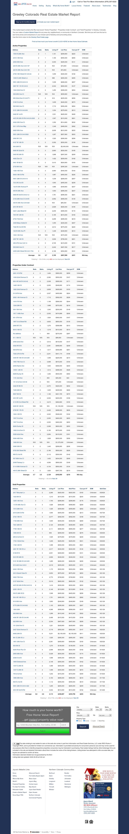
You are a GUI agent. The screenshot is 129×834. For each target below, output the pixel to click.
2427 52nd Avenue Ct (20, 629)
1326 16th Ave (18, 170)
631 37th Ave (17, 317)
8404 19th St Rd (18, 174)
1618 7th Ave (17, 301)
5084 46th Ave (18, 438)
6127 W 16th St (18, 142)
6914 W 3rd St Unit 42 (20, 281)
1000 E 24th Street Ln (20, 78)
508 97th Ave (17, 350)
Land (93, 721)
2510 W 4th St (18, 207)
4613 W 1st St (17, 398)
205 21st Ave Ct (18, 537)
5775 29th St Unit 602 (20, 605)
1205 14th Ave (18, 501)
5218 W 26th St (18, 557)
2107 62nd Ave (18, 581)
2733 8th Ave (17, 166)
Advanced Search (99, 726)
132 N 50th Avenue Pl (20, 187)
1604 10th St (17, 414)
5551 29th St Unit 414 (20, 82)
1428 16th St (17, 285)
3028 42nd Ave (18, 434)
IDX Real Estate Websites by (21, 832)
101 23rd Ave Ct (18, 625)
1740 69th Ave (18, 521)
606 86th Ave (17, 613)
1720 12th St (17, 545)
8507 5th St (17, 394)
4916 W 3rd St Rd (19, 690)
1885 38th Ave (18, 678)
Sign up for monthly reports (25, 22)
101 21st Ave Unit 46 (20, 382)
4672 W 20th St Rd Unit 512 (22, 585)
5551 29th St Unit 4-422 (21, 686)
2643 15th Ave (18, 569)
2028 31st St (17, 658)
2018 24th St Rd (18, 513)
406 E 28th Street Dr (20, 470)
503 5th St (16, 645)
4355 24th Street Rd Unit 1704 (23, 251)
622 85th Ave (17, 621)
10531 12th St (17, 370)
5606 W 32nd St (18, 150)
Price (78, 713)
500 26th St (17, 146)
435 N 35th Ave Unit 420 (21, 203)
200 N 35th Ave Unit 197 (21, 66)
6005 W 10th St (18, 406)
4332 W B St (17, 346)
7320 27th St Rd (18, 354)
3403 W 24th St (18, 154)
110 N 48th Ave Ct (19, 505)
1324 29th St (17, 305)
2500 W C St (17, 138)
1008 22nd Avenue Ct (20, 277)
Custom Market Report (31, 32)
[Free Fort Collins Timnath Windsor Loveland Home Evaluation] (100, 774)
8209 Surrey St (18, 374)
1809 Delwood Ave (19, 662)
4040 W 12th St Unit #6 (21, 617)
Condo (87, 721)
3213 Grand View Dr (20, 573)
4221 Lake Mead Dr (19, 211)
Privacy (59, 832)
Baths (107, 707)
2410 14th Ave (18, 58)
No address (17, 333)
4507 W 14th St (18, 239)
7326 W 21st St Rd (19, 227)
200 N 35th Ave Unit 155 (21, 70)
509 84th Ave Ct (18, 247)
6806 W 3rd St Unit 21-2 (21, 195)
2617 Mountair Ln (19, 492)
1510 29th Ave (18, 509)
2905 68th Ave (18, 654)
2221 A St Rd (17, 273)
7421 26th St (17, 525)
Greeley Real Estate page (39, 37)
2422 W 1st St (17, 114)
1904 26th (16, 609)
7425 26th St (17, 390)
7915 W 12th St (18, 215)
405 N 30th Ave (18, 191)
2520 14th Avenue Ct (20, 297)
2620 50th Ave (18, 130)
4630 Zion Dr (17, 158)
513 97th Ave (17, 293)
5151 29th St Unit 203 (20, 110)
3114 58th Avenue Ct (20, 466)
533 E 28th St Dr (18, 593)
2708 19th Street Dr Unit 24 (22, 74)
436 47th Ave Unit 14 (20, 243)
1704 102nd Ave (18, 541)
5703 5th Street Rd (19, 450)
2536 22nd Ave (18, 342)
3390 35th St (17, 446)
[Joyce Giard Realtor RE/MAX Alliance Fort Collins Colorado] (98, 790)
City (77, 707)
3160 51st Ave (18, 102)
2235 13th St (17, 589)
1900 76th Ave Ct (19, 362)
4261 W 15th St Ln (19, 549)
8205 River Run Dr (19, 650)
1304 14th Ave (18, 235)
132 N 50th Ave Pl (19, 231)
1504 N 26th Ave (18, 54)
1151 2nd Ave (17, 378)
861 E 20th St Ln (18, 637)
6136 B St (16, 553)
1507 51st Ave (18, 418)
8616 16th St (17, 329)
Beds (97, 707)
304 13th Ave (17, 309)
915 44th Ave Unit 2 (19, 565)
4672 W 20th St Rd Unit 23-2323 (24, 118)
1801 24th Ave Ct (19, 641)
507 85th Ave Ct (18, 458)
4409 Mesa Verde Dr (20, 223)
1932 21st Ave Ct (19, 430)
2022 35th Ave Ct (19, 122)
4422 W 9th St (18, 386)
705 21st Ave (17, 674)
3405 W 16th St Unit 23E (21, 358)
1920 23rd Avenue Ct (20, 289)
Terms (52, 832)
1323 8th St (17, 497)
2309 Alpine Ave (18, 366)
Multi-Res (101, 721)
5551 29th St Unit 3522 (21, 134)
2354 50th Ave (18, 62)
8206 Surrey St (18, 426)
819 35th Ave (17, 601)
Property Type (80, 719)
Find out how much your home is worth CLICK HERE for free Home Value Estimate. (60, 41)
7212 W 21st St (18, 182)
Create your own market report (49, 22)
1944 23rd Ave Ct (19, 90)
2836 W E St (17, 325)
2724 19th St (17, 517)
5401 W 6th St (18, 162)
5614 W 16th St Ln (19, 597)
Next (66, 259)
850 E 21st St (17, 454)
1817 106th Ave (18, 313)
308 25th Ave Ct (18, 94)
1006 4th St (17, 533)
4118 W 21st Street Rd (20, 402)
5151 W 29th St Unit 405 (21, 561)
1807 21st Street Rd (19, 321)
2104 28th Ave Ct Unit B (21, 199)
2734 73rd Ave (18, 219)
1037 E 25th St (18, 666)
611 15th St (17, 338)
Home (80, 721)
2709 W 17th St (18, 410)
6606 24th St (17, 633)
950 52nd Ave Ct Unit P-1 (21, 98)
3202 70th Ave (18, 577)
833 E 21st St (17, 682)
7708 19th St (17, 529)
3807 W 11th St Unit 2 (20, 86)
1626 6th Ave (17, 442)
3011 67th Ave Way (19, 126)
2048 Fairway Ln (18, 462)
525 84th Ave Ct (18, 106)
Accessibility (45, 832)
